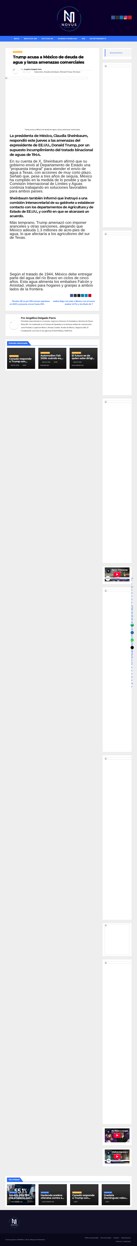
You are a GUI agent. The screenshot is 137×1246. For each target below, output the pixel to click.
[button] (131, 39)
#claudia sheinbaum (51, 72)
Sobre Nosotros (126, 1238)
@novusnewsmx (116, 53)
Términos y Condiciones (123, 1241)
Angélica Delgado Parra (33, 69)
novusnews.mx (17, 1202)
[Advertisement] (52, 257)
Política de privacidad (91, 1238)
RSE (83, 39)
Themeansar (41, 1239)
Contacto (116, 1238)
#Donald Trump (66, 72)
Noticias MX (47, 39)
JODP (24, 365)
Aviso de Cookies (105, 1238)
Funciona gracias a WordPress (15, 1239)
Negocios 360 (30, 39)
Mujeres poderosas (67, 39)
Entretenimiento (98, 39)
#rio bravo (76, 72)
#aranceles (38, 72)
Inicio (16, 39)
